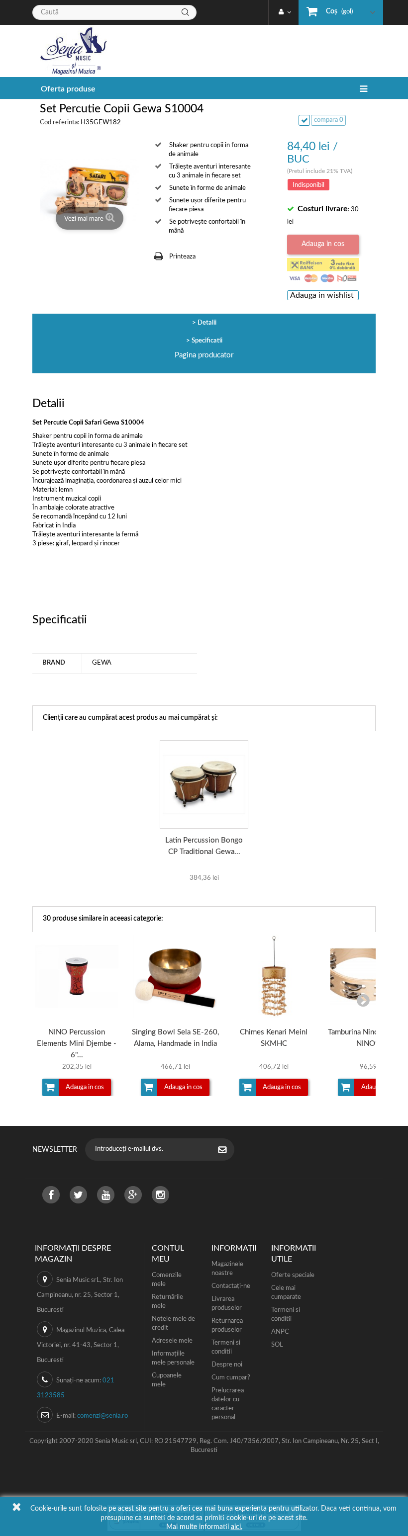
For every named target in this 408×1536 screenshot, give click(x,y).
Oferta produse (68, 89)
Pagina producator (204, 355)
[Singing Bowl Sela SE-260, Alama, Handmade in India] (175, 976)
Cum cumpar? (230, 1377)
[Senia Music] (69, 51)
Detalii (207, 323)
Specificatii (207, 341)
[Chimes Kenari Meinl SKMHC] (273, 976)
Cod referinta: (59, 122)
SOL (277, 1345)
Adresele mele (172, 1341)
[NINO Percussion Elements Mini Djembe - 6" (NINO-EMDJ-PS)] (76, 976)
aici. (236, 1527)
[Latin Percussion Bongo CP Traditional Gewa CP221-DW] (204, 784)
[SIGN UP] (227, 1150)
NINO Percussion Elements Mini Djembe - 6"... (76, 1043)
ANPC (280, 1332)
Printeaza (182, 257)
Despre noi (226, 1365)
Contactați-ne (230, 1286)
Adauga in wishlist (322, 295)
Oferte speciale (292, 1275)
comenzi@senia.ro (102, 1416)
